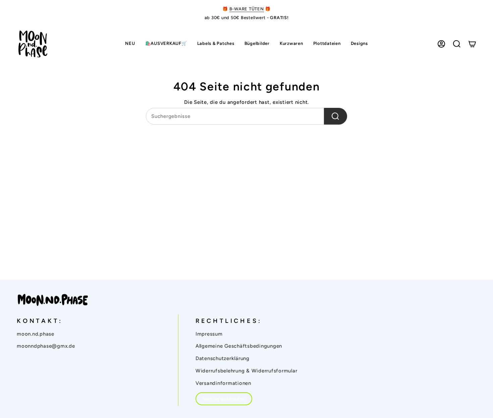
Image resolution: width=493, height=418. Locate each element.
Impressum (209, 334)
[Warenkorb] (472, 44)
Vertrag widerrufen (224, 398)
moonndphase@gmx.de (46, 346)
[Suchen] (335, 116)
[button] (215, 44)
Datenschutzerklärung (223, 358)
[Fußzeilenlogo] (53, 300)
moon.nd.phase (35, 334)
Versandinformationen (223, 383)
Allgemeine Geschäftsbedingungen (239, 346)
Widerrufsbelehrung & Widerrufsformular (246, 371)
